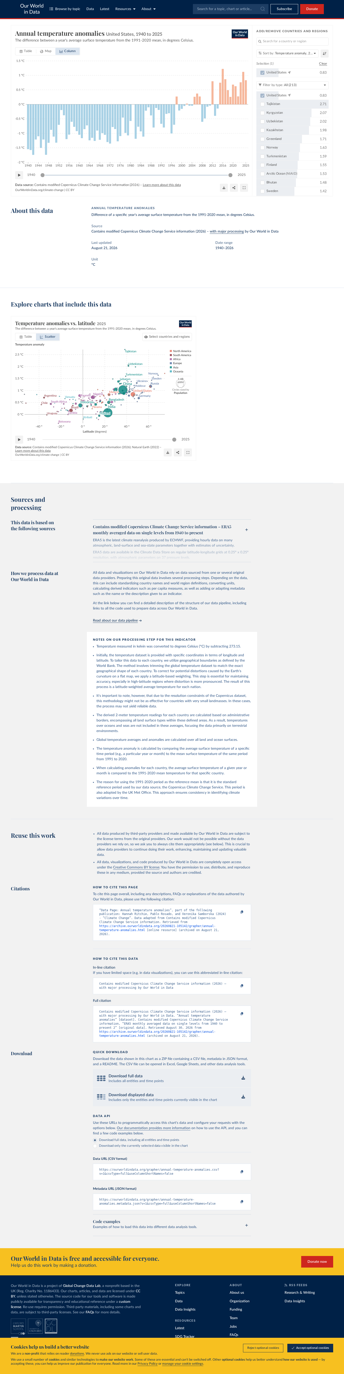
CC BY (70, 190)
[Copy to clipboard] (237, 912)
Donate (312, 9)
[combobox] (230, 9)
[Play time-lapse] (19, 175)
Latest (104, 9)
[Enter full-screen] (244, 188)
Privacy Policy (147, 1363)
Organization (240, 1301)
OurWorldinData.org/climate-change (39, 190)
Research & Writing (300, 1292)
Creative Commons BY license (136, 867)
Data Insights (185, 1309)
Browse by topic (67, 9)
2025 (242, 175)
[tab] (26, 51)
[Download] (224, 188)
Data (90, 9)
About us (237, 1292)
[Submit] (262, 9)
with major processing (227, 231)
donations (77, 1353)
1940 (31, 175)
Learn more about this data (162, 185)
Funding (236, 1309)
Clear (323, 63)
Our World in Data (32, 9)
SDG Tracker (184, 1337)
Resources (123, 9)
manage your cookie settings (182, 1363)
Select (169, 336)
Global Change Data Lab (81, 1286)
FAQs (90, 1312)
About (146, 9)
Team (234, 1318)
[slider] (43, 175)
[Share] (234, 188)
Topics (180, 1292)
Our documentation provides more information (153, 1128)
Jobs (233, 1326)
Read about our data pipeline (115, 620)
